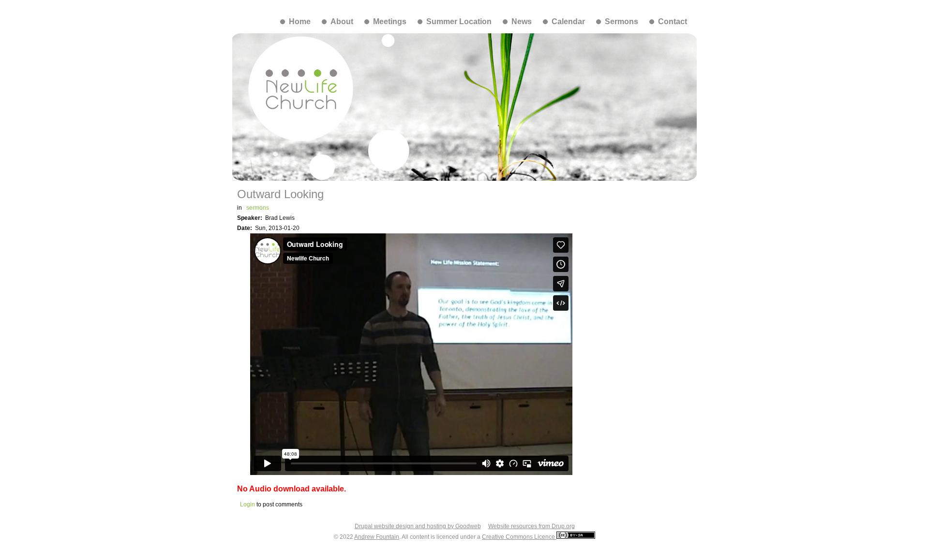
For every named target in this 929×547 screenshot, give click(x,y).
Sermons (621, 21)
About (341, 21)
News (521, 21)
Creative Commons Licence (519, 536)
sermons (257, 207)
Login (247, 504)
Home (300, 21)
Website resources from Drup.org (531, 526)
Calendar (568, 21)
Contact (672, 21)
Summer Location (459, 21)
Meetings (389, 21)
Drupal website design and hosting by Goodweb (418, 526)
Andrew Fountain (376, 536)
